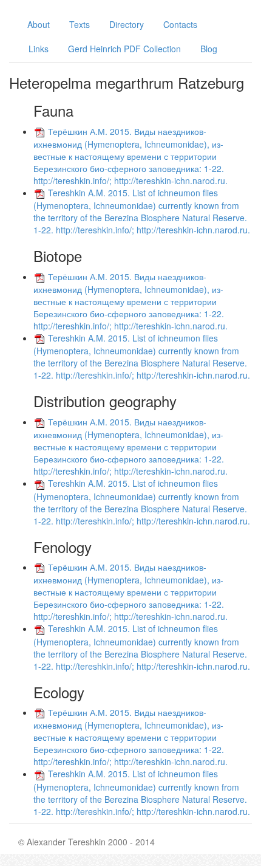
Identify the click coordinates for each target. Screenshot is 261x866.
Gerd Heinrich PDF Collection (124, 49)
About (38, 24)
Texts (79, 24)
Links (39, 49)
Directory (126, 24)
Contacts (180, 24)
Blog (208, 49)
